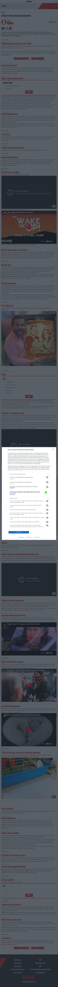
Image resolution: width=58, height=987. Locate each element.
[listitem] (29, 474)
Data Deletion (21, 537)
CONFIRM (18, 532)
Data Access (29, 537)
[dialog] (29, 493)
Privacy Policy (37, 537)
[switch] (46, 477)
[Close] (53, 450)
